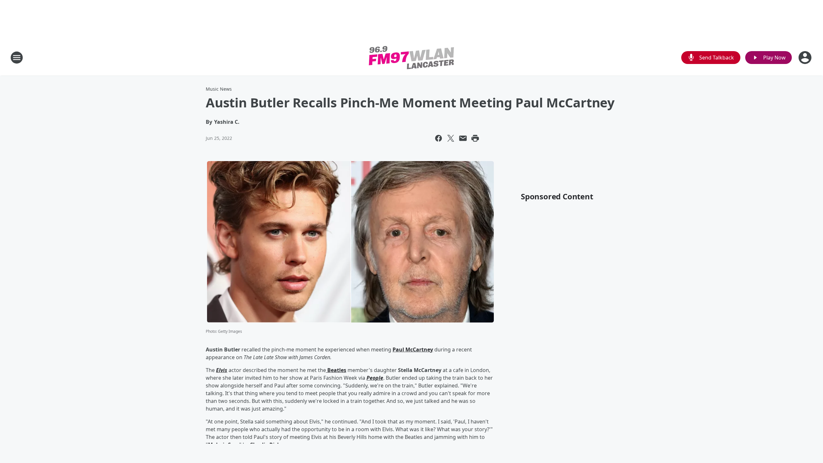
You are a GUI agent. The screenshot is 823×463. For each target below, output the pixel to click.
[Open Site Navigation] (16, 57)
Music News (219, 89)
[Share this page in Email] (462, 138)
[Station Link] (411, 57)
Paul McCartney (413, 349)
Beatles (336, 370)
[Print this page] (475, 138)
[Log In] (806, 57)
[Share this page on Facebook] (438, 138)
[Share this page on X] (450, 138)
